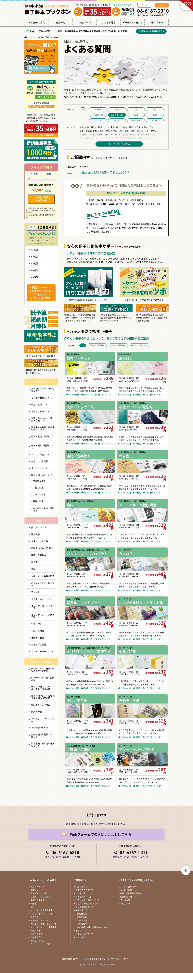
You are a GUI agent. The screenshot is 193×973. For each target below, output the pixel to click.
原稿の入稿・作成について (43, 437)
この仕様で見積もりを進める (41, 199)
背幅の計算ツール (83, 897)
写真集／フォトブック (41, 599)
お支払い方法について (41, 411)
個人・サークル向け (73, 599)
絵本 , (82, 127)
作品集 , (145, 127)
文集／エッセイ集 (39, 541)
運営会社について (70, 959)
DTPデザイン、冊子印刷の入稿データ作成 (42, 669)
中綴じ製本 (38, 487)
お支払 (117, 120)
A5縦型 (34, 263)
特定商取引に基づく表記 (94, 959)
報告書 (34, 562)
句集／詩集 (36, 624)
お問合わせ (125, 904)
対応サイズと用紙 (39, 461)
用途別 (98, 109)
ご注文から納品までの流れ (87, 904)
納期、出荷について (40, 404)
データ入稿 (125, 900)
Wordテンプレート (128, 897)
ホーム (29, 37)
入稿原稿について (83, 937)
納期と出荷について (84, 887)
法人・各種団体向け (125, 550)
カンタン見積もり (128, 887)
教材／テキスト (38, 527)
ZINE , (101, 127)
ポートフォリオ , (122, 127)
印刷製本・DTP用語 (40, 705)
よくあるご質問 (43, 37)
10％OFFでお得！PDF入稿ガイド (42, 390)
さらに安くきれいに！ (101, 395)
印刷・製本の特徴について (43, 446)
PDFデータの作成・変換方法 (42, 679)
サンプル (154, 109)
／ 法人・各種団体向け (140, 403)
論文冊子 (35, 534)
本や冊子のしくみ (39, 728)
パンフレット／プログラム (43, 584)
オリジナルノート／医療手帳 (43, 616)
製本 (155, 115)
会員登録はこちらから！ (122, 5)
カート (144, 5)
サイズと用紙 (98, 115)
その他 (155, 120)
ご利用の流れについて (41, 398)
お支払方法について (84, 890)
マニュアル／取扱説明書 (43, 576)
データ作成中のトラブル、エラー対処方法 (41, 688)
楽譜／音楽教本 (38, 555)
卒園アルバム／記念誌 (41, 548)
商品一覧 (41, 521)
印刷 (136, 115)
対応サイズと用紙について (87, 900)
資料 (33, 569)
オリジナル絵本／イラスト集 (43, 607)
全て (82, 109)
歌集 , (152, 127)
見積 (117, 109)
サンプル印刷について (41, 454)
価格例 (85, 395)
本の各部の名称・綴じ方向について (93, 927)
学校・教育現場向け (73, 354)
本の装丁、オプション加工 (43, 719)
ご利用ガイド (41, 382)
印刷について (81, 931)
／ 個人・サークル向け (102, 550)
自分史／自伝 (37, 638)
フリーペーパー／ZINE (42, 651)
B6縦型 (34, 270)
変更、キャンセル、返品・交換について (41, 419)
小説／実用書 (37, 631)
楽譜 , (113, 127)
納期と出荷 (135, 120)
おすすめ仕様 (73, 395)
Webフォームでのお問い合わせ (126, 193)
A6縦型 (34, 277)
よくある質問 (126, 890)
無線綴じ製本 (39, 481)
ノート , (107, 127)
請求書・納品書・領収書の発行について (43, 428)
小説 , (87, 127)
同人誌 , (94, 127)
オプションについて (84, 934)
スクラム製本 (39, 494)
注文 (136, 109)
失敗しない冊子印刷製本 (41, 662)
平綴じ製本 (38, 501)
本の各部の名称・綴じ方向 (43, 509)
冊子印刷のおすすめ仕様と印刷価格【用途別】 (43, 697)
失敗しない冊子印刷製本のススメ (135, 893)
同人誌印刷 (36, 712)
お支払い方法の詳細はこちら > (151, 31)
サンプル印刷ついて (84, 907)
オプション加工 (98, 120)
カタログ (35, 592)
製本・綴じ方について (41, 475)
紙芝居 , (138, 127)
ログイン (161, 5)
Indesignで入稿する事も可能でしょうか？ (104, 172)
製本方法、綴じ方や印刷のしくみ (43, 744)
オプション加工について (43, 468)
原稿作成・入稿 (117, 115)
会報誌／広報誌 (38, 644)
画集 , (131, 127)
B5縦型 (34, 257)
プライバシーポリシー (121, 959)
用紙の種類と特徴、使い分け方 (43, 735)
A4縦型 (34, 250)
